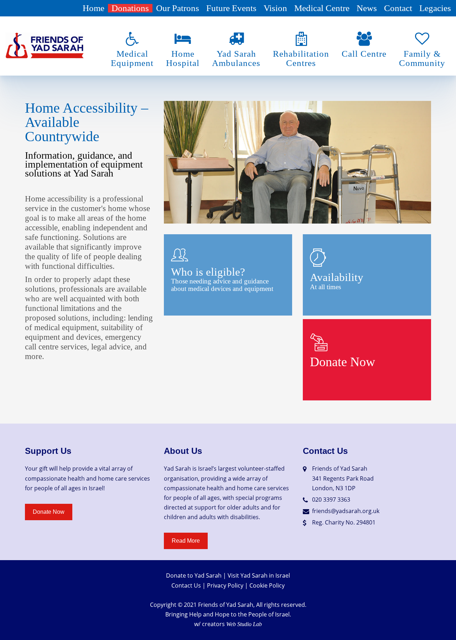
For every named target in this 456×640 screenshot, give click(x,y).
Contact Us (186, 585)
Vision (275, 8)
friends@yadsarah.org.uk (345, 511)
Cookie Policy (267, 585)
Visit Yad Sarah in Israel (259, 575)
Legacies (435, 8)
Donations (130, 8)
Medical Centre (321, 8)
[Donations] (319, 341)
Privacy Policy (225, 585)
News (367, 8)
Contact (398, 8)
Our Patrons (177, 8)
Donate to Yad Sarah (194, 575)
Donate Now (342, 362)
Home (93, 8)
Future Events (231, 8)
